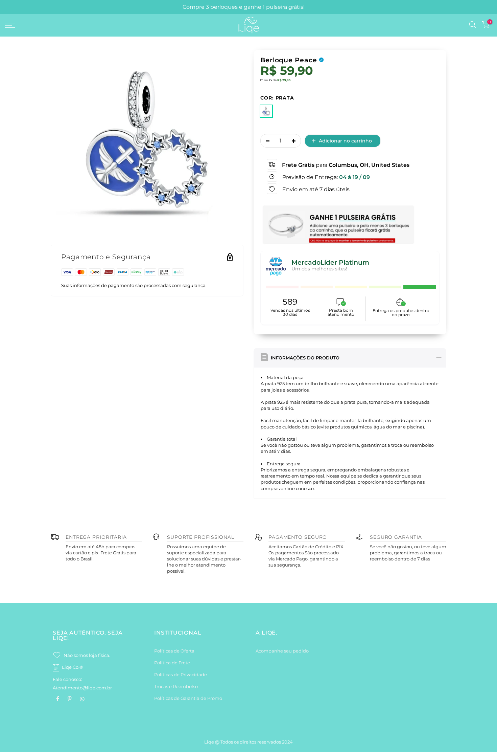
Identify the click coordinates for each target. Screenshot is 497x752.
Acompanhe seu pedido (282, 651)
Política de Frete (172, 662)
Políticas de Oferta (174, 651)
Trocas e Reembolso (176, 686)
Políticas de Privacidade (180, 674)
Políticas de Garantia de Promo (188, 698)
